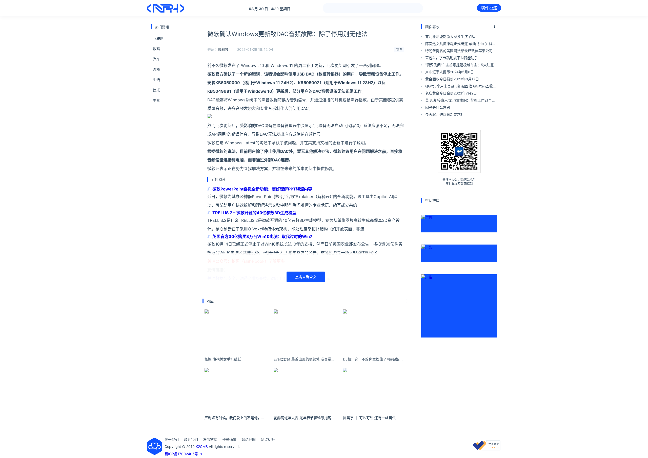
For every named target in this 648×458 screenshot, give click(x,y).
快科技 (223, 49)
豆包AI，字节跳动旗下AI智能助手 (451, 58)
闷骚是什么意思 (437, 107)
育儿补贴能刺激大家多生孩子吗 (450, 36)
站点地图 (248, 439)
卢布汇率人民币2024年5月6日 (449, 72)
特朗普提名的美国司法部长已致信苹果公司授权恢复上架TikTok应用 (460, 51)
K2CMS (202, 446)
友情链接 (210, 439)
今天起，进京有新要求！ (444, 114)
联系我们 (191, 439)
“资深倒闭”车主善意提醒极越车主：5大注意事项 (459, 65)
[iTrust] (486, 449)
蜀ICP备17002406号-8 (183, 454)
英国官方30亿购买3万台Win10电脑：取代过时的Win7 (262, 236)
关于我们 (172, 439)
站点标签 (268, 439)
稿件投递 (489, 7)
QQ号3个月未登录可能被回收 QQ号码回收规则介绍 (460, 87)
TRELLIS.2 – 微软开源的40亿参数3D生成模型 (254, 212)
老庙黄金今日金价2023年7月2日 (451, 93)
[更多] (406, 301)
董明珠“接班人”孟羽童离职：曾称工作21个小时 (460, 101)
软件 (399, 49)
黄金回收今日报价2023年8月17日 (452, 79)
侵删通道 (229, 439)
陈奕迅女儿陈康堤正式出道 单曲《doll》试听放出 (460, 44)
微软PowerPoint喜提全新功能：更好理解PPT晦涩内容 (262, 188)
